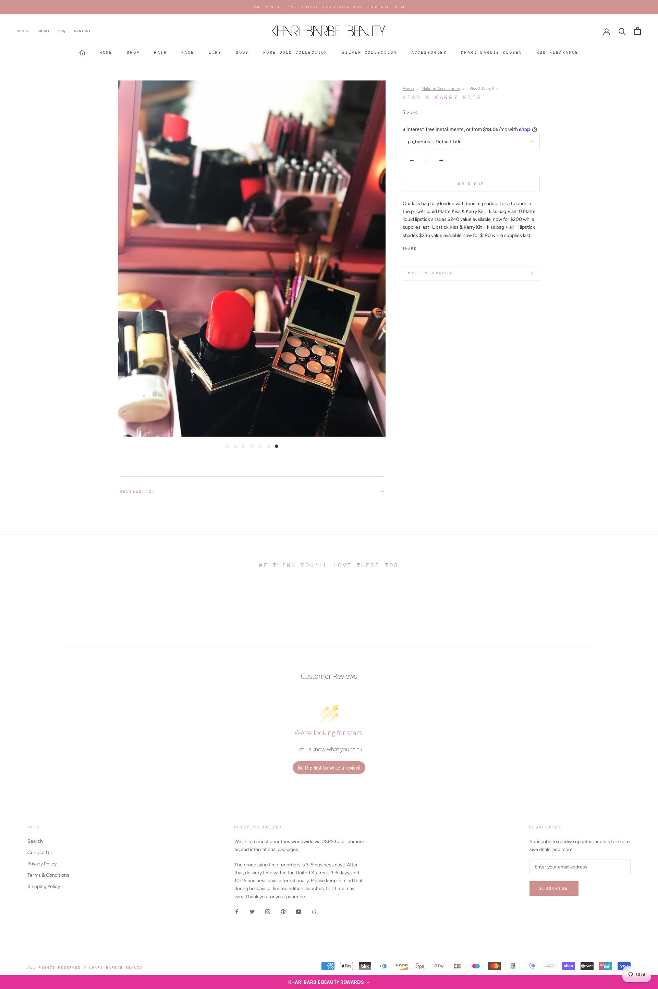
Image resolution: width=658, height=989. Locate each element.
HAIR (160, 52)
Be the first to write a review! (329, 767)
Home (106, 52)
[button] (329, 982)
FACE (188, 52)
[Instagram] (267, 911)
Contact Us (39, 852)
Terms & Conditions (48, 875)
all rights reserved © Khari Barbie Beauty (85, 968)
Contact (82, 31)
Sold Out (471, 184)
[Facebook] (423, 247)
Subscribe (554, 888)
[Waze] (314, 911)
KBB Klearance (558, 52)
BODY (242, 52)
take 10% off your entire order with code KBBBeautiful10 (329, 7)
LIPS (215, 52)
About (44, 31)
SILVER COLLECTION (369, 52)
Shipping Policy (43, 886)
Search (35, 841)
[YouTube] (298, 911)
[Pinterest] (441, 247)
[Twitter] (432, 247)
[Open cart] (637, 31)
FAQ (62, 31)
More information (430, 273)
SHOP (133, 52)
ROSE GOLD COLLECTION (296, 52)
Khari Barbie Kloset (492, 52)
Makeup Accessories (441, 88)
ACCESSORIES (429, 52)
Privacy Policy (42, 864)
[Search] (622, 31)
